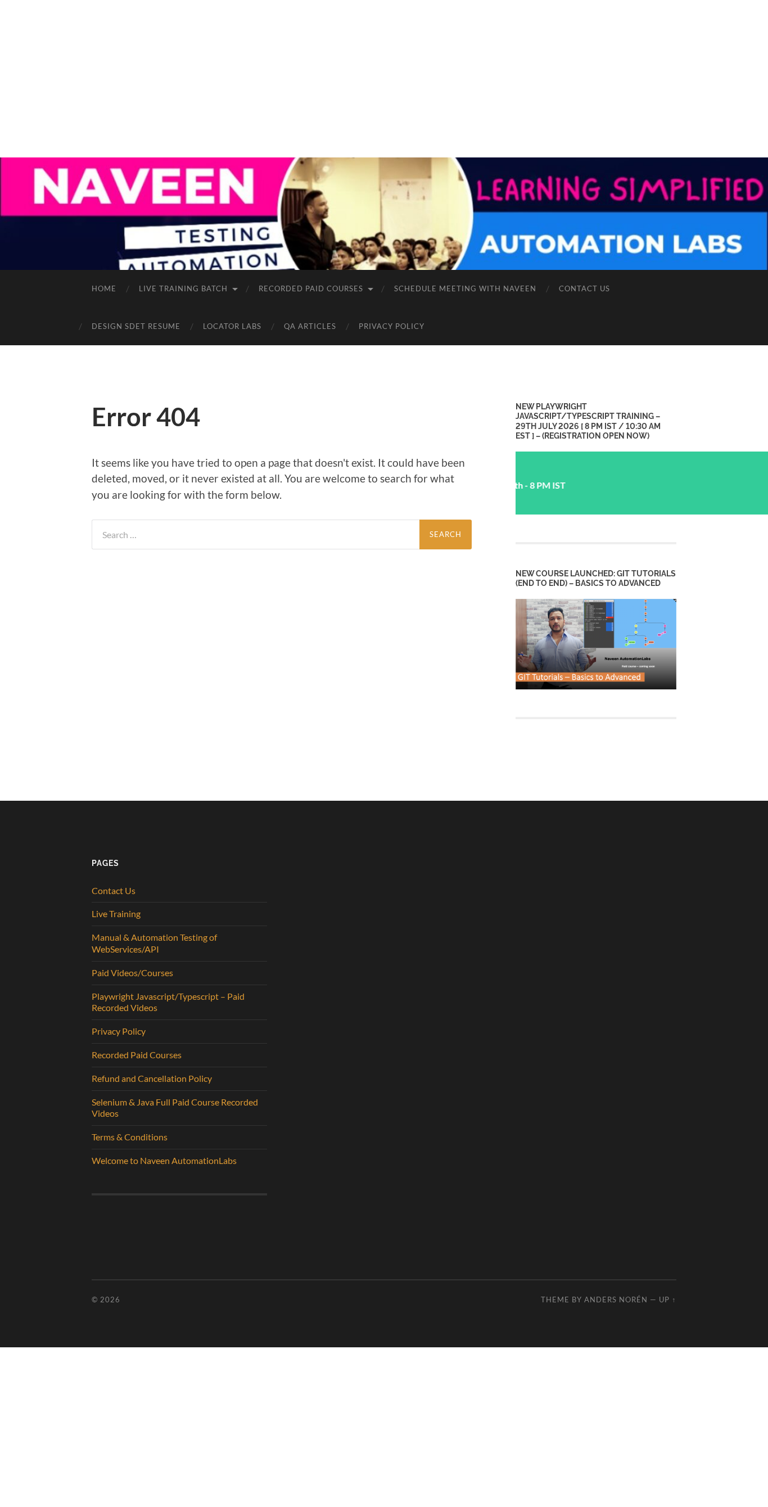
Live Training (116, 913)
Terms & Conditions (130, 1136)
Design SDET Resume (136, 326)
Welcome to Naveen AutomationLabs (164, 1160)
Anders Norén (616, 1299)
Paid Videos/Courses (132, 972)
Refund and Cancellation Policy (152, 1078)
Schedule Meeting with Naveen (465, 288)
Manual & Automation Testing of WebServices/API (154, 943)
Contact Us (584, 288)
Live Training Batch (183, 288)
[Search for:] (255, 534)
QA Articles (310, 326)
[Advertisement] (337, 78)
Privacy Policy (391, 326)
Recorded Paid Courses (311, 288)
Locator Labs (232, 326)
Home (104, 288)
